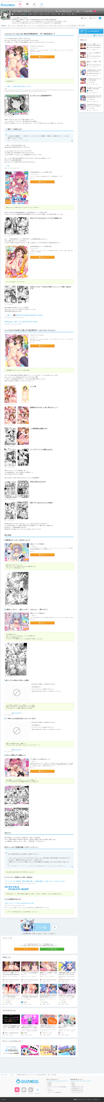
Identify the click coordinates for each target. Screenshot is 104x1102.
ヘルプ (49, 1088)
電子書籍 (83, 25)
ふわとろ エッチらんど (37, 46)
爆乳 (40, 25)
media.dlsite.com (11, 116)
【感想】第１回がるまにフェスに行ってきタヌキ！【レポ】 (48, 1027)
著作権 (72, 1083)
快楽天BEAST (75, 25)
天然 (57, 25)
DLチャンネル (8, 5)
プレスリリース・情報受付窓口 (54, 1092)
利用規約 (49, 1084)
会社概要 (49, 1083)
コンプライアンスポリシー (77, 1092)
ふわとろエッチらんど (31, 25)
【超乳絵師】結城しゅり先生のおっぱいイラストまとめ (66, 973)
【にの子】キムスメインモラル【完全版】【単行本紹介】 (29, 996)
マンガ (74, 14)
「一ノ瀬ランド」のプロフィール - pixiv (19, 140)
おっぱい (46, 25)
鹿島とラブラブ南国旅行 (37, 544)
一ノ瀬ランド (13, 25)
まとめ (11, 1074)
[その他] (102, 18)
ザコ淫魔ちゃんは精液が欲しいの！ (40, 759)
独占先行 (21, 25)
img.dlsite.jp (10, 235)
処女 (52, 25)
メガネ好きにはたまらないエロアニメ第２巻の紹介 (11, 996)
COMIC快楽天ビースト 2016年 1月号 (41, 172)
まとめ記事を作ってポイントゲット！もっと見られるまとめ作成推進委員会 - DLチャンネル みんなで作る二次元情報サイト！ (38, 865)
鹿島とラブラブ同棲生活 (37, 613)
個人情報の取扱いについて (77, 1088)
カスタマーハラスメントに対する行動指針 (57, 1086)
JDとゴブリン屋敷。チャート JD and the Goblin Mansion (11, 973)
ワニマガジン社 (65, 25)
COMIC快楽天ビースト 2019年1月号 (41, 246)
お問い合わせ (50, 1090)
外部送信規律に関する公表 (77, 1090)
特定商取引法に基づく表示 (77, 1086)
